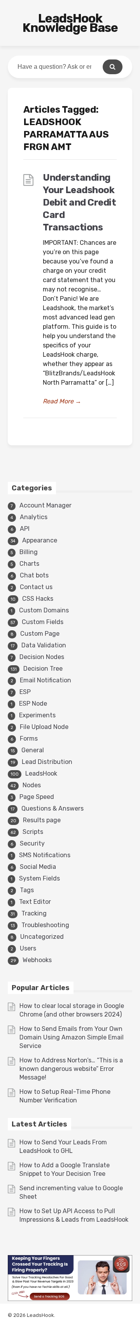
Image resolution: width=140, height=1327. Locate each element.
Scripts (33, 831)
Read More (62, 401)
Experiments (37, 715)
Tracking (34, 913)
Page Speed (36, 796)
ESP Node (33, 703)
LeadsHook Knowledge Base (70, 23)
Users (28, 948)
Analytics (33, 517)
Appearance (39, 540)
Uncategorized (42, 936)
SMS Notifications (44, 855)
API (25, 528)
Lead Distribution (47, 762)
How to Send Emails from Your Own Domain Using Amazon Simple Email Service (71, 1037)
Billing (28, 552)
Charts (29, 563)
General (32, 750)
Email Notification (45, 680)
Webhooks (37, 960)
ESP (25, 692)
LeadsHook (41, 773)
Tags (27, 890)
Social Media (38, 866)
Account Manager (45, 505)
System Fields (39, 878)
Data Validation (43, 645)
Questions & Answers (52, 808)
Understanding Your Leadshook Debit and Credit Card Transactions (79, 202)
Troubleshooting (45, 925)
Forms (29, 738)
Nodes (32, 785)
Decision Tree (43, 668)
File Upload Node (44, 727)
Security (32, 843)
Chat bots (34, 575)
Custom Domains (44, 610)
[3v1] (70, 1299)
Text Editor (35, 901)
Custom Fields (42, 622)
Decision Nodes (41, 657)
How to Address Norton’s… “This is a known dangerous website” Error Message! (71, 1069)
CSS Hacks (37, 598)
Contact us (36, 587)
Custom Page (40, 633)
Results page (42, 820)
